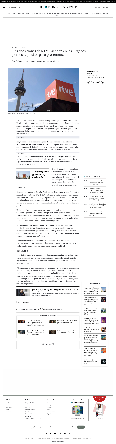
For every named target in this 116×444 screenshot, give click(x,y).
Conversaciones (96, 13)
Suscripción (50, 405)
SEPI (26, 405)
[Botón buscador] (112, 7)
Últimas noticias (12, 1)
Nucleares (59, 1)
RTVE (19, 302)
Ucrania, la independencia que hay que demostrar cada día (97, 213)
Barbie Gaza (79, 1)
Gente (51, 13)
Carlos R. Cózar (92, 71)
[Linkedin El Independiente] (65, 433)
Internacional (30, 13)
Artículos (58, 16)
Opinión (9, 13)
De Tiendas (105, 13)
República (43, 1)
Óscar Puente (24, 1)
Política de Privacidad (29, 438)
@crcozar (89, 73)
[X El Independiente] (46, 433)
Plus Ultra (27, 407)
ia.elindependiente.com (77, 418)
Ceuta (18, 1)
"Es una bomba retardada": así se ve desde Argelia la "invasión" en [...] (97, 198)
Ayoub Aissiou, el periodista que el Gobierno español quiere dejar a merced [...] (98, 205)
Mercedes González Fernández (33, 418)
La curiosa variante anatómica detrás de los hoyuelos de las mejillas (96, 190)
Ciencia (38, 13)
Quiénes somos (51, 411)
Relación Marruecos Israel (34, 1)
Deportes (57, 13)
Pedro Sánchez (29, 411)
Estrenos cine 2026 (87, 1)
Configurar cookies (87, 438)
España (15, 13)
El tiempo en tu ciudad (15, 7)
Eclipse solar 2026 (30, 402)
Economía (21, 13)
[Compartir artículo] (88, 82)
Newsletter (50, 407)
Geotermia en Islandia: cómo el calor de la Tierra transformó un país (97, 182)
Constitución (49, 195)
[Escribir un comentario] (102, 82)
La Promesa (95, 1)
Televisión (73, 13)
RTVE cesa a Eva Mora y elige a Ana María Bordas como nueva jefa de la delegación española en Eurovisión (55, 290)
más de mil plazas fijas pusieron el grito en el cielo (37, 126)
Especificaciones (51, 414)
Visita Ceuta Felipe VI (51, 1)
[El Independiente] (58, 7)
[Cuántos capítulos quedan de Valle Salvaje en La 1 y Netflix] (52, 332)
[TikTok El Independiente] (70, 433)
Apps (48, 409)
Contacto (49, 402)
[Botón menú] (4, 7)
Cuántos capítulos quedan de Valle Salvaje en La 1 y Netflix (65, 331)
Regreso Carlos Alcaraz (104, 1)
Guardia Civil (28, 414)
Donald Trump (66, 1)
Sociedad (45, 13)
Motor (87, 13)
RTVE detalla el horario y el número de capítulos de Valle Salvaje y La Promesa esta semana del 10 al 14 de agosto (35, 323)
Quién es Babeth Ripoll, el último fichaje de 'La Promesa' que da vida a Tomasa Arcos (36, 332)
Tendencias (65, 13)
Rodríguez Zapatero (30, 409)
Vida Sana (81, 13)
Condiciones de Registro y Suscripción (61, 438)
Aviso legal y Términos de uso (43, 438)
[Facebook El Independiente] (50, 433)
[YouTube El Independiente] (55, 433)
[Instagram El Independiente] (60, 433)
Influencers (72, 1)
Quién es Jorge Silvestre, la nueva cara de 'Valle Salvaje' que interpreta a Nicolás (67, 322)
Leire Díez (28, 416)
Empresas (23, 47)
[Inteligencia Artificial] (78, 415)
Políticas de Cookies (76, 438)
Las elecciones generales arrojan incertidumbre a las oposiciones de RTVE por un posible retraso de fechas (40, 174)
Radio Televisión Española (65, 258)
